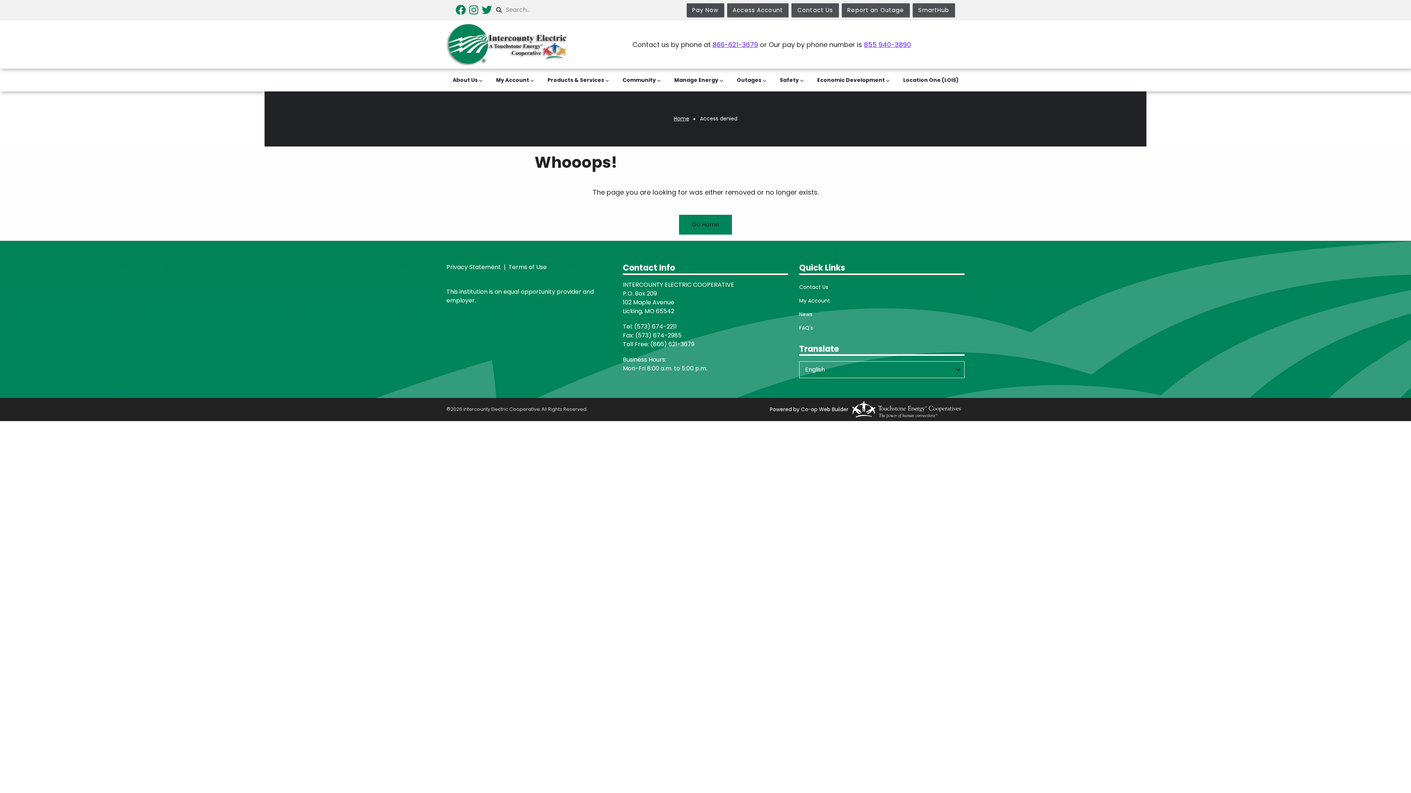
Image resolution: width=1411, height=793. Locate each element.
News (805, 314)
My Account (814, 300)
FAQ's (806, 328)
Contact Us (813, 287)
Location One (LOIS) (931, 80)
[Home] (507, 44)
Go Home (705, 224)
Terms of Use (527, 267)
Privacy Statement (473, 267)
